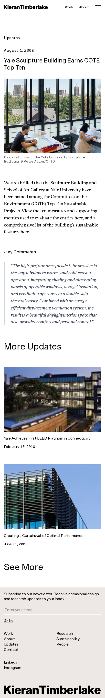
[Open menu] (98, 7)
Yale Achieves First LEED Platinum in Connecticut (47, 438)
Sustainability (68, 638)
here (78, 217)
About (84, 7)
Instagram (12, 667)
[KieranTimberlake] (26, 7)
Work (69, 7)
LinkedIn (11, 662)
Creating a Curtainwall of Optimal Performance (44, 535)
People (62, 644)
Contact (11, 649)
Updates (12, 37)
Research (64, 633)
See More (23, 566)
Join (8, 620)
